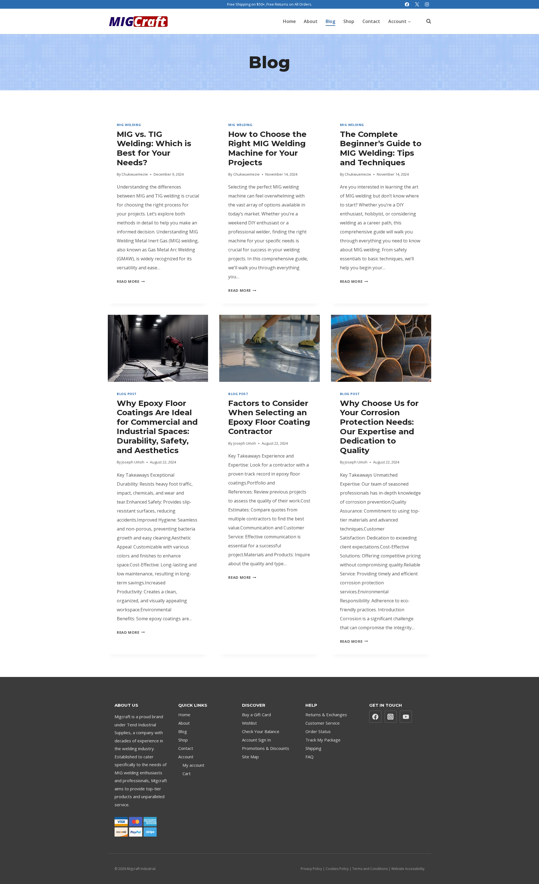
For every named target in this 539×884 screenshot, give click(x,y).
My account (193, 765)
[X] (417, 4)
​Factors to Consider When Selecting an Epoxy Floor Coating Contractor (269, 417)
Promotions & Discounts (265, 748)
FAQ (309, 756)
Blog (330, 21)
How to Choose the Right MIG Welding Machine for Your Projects (267, 148)
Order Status (318, 731)
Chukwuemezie (135, 174)
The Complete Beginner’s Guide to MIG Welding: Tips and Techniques (380, 148)
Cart (186, 773)
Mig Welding (129, 125)
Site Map (250, 756)
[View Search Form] (426, 21)
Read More (131, 281)
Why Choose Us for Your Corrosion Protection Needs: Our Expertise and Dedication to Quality (379, 426)
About (311, 21)
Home (289, 21)
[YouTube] (406, 717)
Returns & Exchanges (326, 714)
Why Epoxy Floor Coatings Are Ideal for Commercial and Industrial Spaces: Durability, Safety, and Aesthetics (157, 426)
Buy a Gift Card (256, 714)
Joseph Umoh (133, 462)
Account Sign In (256, 740)
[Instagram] (426, 4)
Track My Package (323, 740)
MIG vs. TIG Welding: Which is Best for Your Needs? (154, 148)
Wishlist (249, 723)
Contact (371, 21)
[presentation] (158, 348)
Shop (348, 21)
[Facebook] (407, 4)
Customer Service (322, 723)
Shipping (313, 748)
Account (185, 756)
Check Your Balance (260, 731)
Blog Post (127, 394)
